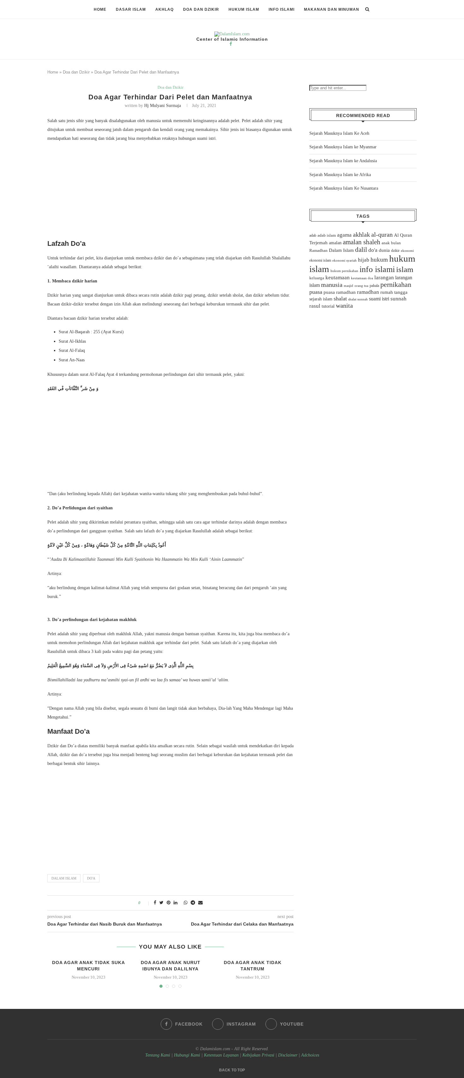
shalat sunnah (358, 299)
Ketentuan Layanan (221, 1055)
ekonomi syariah (344, 260)
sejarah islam (320, 298)
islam (404, 269)
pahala (374, 285)
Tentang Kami (158, 1055)
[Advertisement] (170, 192)
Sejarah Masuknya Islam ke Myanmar (343, 147)
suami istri (379, 299)
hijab (363, 260)
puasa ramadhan (340, 292)
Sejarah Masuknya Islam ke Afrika (340, 174)
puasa (315, 292)
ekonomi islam (320, 260)
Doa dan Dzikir (201, 9)
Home (100, 9)
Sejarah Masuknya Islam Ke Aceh (339, 133)
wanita (344, 305)
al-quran (382, 234)
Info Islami (281, 9)
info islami (377, 269)
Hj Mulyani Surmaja (162, 105)
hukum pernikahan (344, 271)
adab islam (327, 235)
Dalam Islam (63, 878)
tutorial (328, 306)
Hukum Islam (244, 9)
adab (312, 235)
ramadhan (368, 292)
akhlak (361, 234)
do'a (91, 878)
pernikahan (395, 284)
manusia (331, 284)
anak (386, 243)
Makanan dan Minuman (331, 9)
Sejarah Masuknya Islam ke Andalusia (343, 160)
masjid (348, 285)
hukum (379, 259)
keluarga (316, 278)
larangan (384, 277)
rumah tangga (393, 292)
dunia (384, 250)
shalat (340, 298)
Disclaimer (287, 1055)
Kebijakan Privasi (258, 1055)
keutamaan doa (362, 278)
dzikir (395, 250)
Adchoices (310, 1055)
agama (344, 235)
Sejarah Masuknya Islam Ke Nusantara (343, 188)
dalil (361, 249)
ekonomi (407, 250)
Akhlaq (164, 9)
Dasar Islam (131, 9)
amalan (335, 242)
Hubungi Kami (187, 1055)
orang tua (361, 285)
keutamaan (337, 277)
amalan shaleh (361, 242)
